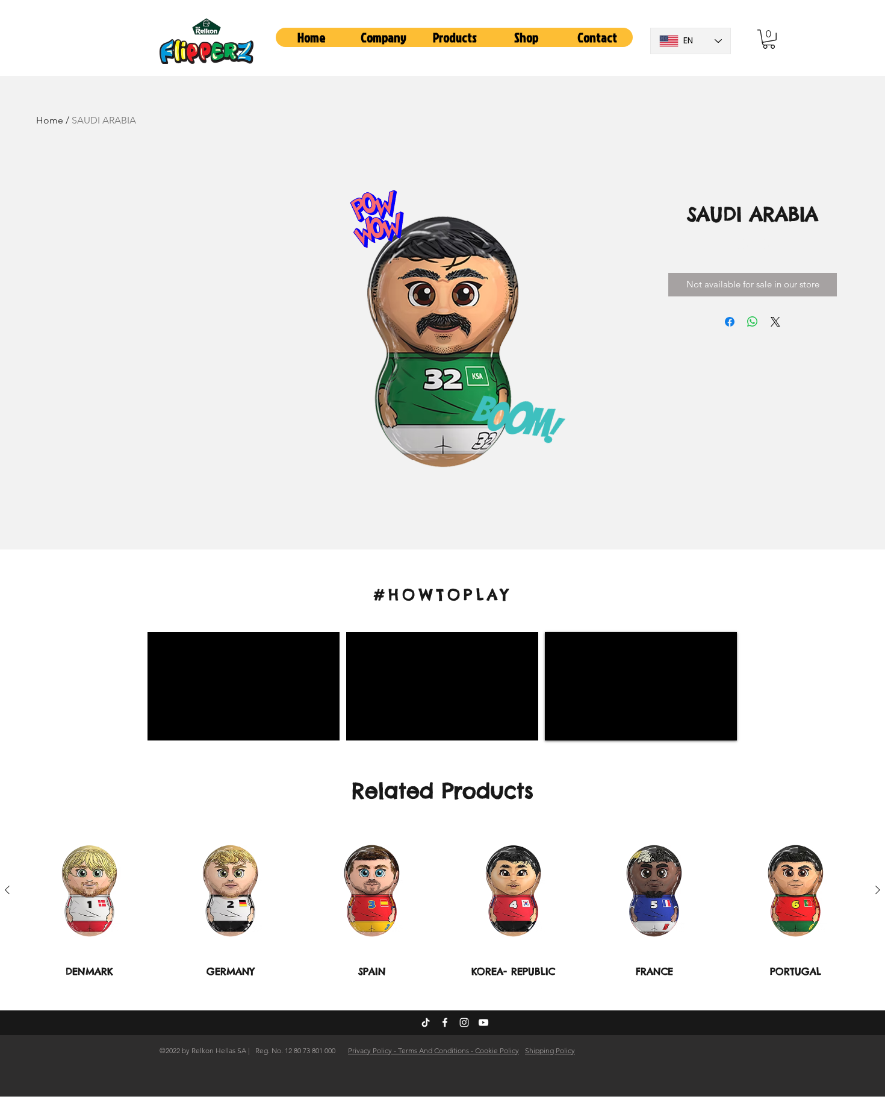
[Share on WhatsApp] (752, 322)
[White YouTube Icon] (483, 1022)
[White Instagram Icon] (464, 1022)
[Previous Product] (7, 890)
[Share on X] (775, 322)
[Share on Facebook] (729, 322)
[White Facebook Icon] (445, 1022)
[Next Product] (878, 890)
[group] (442, 901)
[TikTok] (426, 1022)
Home (49, 120)
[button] (383, 37)
